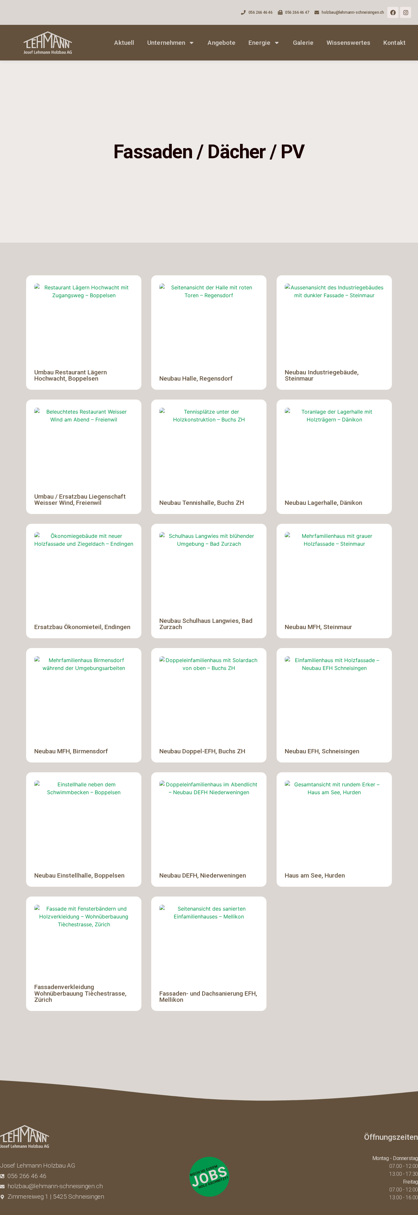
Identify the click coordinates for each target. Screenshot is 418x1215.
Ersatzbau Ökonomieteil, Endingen (82, 627)
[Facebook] (392, 12)
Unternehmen (166, 42)
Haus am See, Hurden (315, 875)
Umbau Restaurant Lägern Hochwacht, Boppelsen (70, 375)
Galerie (303, 42)
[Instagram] (405, 12)
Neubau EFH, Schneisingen (322, 751)
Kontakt (394, 42)
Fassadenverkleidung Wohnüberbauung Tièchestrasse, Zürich (80, 993)
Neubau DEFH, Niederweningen (202, 875)
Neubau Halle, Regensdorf (196, 378)
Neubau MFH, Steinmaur (318, 627)
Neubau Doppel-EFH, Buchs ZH (202, 751)
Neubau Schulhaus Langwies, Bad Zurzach (205, 624)
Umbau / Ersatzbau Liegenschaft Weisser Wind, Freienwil (80, 499)
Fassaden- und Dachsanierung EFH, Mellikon (208, 996)
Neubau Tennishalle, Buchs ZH (201, 502)
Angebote (221, 42)
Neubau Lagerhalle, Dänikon (323, 502)
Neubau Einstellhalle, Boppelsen (79, 875)
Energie (259, 42)
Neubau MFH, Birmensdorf (71, 751)
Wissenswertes (348, 42)
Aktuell (124, 42)
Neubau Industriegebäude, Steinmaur (322, 375)
